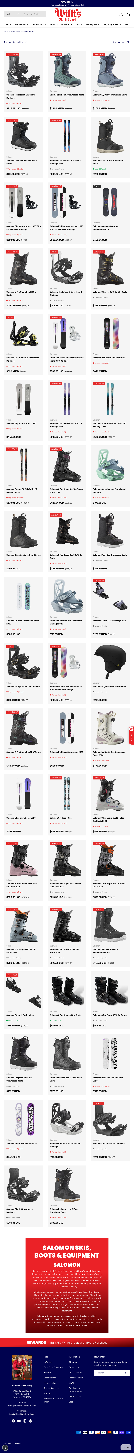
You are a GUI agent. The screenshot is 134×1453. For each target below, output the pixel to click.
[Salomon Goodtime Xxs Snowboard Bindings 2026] (67, 596)
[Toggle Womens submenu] (71, 24)
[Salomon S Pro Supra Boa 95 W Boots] (23, 728)
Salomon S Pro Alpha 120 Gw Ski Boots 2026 (21, 951)
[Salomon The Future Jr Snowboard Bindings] (67, 267)
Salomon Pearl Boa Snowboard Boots (110, 555)
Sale (126, 24)
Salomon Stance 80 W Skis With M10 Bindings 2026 (109, 425)
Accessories (38, 24)
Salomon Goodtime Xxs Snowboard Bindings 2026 (66, 622)
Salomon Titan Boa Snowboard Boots (23, 555)
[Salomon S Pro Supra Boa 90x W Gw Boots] (67, 530)
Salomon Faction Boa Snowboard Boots (108, 162)
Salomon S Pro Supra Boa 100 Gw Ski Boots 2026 (66, 490)
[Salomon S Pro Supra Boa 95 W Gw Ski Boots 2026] (23, 859)
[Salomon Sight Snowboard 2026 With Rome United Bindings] (23, 202)
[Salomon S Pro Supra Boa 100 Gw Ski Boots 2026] (67, 464)
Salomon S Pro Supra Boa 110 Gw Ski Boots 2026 (109, 885)
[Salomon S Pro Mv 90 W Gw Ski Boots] (110, 267)
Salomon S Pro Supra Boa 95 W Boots (23, 752)
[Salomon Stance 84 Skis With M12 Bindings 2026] (67, 136)
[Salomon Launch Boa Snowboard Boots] (23, 136)
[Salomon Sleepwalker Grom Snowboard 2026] (110, 202)
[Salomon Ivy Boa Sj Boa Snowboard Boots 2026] (110, 728)
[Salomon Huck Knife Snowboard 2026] (110, 1053)
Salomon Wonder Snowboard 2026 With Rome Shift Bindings (66, 688)
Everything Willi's (110, 24)
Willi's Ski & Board (15, 1443)
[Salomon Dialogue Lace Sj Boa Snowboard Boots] (67, 1185)
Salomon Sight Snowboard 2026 (21, 423)
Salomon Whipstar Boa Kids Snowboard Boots (105, 951)
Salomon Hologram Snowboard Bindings (20, 96)
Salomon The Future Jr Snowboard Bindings (66, 293)
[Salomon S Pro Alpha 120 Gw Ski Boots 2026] (23, 925)
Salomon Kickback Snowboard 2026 (66, 752)
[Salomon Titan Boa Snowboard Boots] (23, 530)
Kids (78, 24)
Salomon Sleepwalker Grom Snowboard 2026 (105, 227)
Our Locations (75, 1372)
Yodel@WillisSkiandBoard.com (22, 1405)
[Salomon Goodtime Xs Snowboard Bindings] (67, 1119)
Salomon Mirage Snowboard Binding (23, 686)
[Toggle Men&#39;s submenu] (57, 24)
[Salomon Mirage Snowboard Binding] (23, 662)
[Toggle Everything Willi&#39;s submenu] (120, 24)
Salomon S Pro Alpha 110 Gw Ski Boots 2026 (64, 951)
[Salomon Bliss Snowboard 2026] (23, 793)
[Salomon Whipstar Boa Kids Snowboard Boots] (110, 925)
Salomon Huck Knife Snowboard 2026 (108, 1079)
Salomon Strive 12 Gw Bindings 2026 (109, 620)
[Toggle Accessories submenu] (45, 24)
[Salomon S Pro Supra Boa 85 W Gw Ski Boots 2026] (67, 859)
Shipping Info (50, 1377)
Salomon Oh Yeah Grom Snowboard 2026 (22, 622)
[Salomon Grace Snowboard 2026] (23, 1119)
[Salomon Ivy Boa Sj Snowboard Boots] (67, 70)
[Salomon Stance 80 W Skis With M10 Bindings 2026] (110, 399)
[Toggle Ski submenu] (10, 24)
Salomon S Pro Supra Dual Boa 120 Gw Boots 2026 (108, 819)
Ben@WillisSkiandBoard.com (22, 1414)
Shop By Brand (92, 24)
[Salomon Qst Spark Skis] (67, 793)
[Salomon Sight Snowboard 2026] (23, 399)
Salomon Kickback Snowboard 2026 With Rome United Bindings (66, 227)
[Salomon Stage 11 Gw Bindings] (23, 990)
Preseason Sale (76, 1377)
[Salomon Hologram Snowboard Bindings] (23, 70)
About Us (73, 1362)
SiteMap (47, 1393)
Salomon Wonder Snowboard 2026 (109, 357)
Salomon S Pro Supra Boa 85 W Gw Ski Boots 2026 (65, 885)
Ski (7, 24)
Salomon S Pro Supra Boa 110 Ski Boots (21, 293)
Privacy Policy (50, 1383)
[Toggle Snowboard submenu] (27, 24)
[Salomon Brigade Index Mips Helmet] (110, 662)
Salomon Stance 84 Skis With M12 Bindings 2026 (65, 162)
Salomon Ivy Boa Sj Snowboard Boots (67, 94)
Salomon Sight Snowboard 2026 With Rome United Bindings (23, 227)
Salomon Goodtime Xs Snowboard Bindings (65, 1145)
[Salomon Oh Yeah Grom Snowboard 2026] (23, 596)
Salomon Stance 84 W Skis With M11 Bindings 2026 (66, 425)
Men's (52, 24)
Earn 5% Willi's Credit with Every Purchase (79, 1342)
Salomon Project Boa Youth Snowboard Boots (19, 1079)
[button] (5, 1448)
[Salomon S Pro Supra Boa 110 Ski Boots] (23, 267)
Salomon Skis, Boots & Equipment (22, 31)
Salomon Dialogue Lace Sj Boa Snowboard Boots (63, 1210)
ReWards (48, 1362)
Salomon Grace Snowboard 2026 (21, 1143)
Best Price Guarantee (53, 1367)
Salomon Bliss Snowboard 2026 (21, 817)
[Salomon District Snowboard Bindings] (23, 1185)
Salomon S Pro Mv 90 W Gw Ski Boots (110, 292)
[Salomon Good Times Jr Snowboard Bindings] (23, 333)
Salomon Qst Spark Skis (61, 817)
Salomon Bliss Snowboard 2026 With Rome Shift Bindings (67, 359)
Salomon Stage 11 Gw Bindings (20, 1015)
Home (6, 31)
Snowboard (20, 24)
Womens (65, 24)
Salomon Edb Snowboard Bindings (109, 1143)
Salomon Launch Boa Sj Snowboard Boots (66, 1079)
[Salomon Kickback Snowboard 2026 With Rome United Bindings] (67, 202)
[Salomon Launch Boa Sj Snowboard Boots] (67, 1053)
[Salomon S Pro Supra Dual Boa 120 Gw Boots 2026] (110, 793)
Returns (47, 1372)
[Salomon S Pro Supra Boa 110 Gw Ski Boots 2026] (110, 859)
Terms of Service (51, 1388)
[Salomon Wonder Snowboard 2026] (110, 333)
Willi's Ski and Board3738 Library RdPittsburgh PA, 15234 (21, 1394)
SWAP (71, 1383)
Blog (71, 1401)
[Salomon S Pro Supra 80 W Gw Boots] (110, 990)
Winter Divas (75, 1396)
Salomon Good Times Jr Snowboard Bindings (22, 359)
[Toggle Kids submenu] (81, 24)
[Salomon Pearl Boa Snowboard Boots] (110, 530)
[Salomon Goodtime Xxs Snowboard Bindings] (110, 464)
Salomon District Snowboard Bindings (19, 1210)
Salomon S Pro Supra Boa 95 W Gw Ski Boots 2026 (22, 885)
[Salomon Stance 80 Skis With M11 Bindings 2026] (23, 464)
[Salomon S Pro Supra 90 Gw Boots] (67, 990)
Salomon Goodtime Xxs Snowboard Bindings (109, 490)
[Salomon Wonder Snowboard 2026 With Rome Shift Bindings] (67, 662)
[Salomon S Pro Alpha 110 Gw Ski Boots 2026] (67, 925)
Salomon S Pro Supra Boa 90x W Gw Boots (66, 556)
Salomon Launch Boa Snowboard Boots (21, 162)
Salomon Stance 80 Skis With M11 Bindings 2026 (21, 490)
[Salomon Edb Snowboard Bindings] (110, 1119)
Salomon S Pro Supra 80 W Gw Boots (110, 1015)
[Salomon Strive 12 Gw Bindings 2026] (110, 596)
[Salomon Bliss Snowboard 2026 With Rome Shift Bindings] (67, 333)
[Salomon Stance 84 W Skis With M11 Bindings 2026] (67, 399)
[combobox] (25, 14)
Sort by (7, 42)
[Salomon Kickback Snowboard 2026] (67, 728)
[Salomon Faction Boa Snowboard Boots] (110, 136)
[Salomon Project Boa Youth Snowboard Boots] (23, 1053)
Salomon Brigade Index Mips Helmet (109, 686)
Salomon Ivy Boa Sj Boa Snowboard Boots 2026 (109, 753)
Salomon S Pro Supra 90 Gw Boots (65, 1015)
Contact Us (74, 1367)
